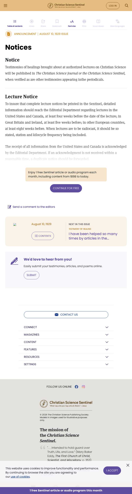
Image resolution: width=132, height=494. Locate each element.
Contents (44, 236)
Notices (18, 47)
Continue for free (66, 188)
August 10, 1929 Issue (53, 34)
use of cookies (20, 477)
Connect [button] (30, 327)
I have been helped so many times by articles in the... (93, 236)
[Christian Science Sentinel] (66, 5)
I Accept (112, 470)
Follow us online (59, 386)
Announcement (25, 34)
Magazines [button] (31, 335)
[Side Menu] (5, 5)
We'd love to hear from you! (48, 259)
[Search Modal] (126, 5)
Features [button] (30, 349)
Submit (31, 275)
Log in (113, 5)
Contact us (69, 315)
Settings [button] (30, 364)
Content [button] (30, 342)
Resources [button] (31, 357)
